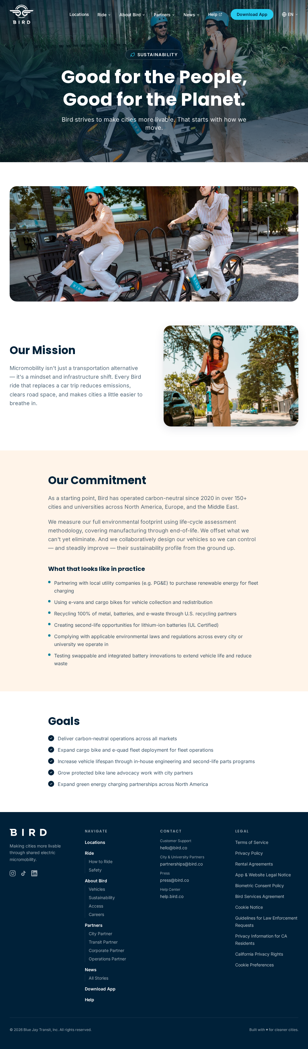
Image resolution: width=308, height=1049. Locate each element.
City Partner (100, 933)
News (189, 14)
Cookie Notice (249, 907)
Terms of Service (251, 842)
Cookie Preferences (254, 964)
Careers (96, 914)
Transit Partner (103, 941)
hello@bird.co (173, 847)
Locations (79, 14)
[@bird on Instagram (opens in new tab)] (13, 873)
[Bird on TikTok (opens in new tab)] (23, 873)
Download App (252, 14)
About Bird (130, 14)
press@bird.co (174, 880)
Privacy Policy (249, 853)
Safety (95, 869)
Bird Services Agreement (259, 896)
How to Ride (100, 861)
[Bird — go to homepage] (21, 14)
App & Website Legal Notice (263, 874)
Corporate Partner (106, 950)
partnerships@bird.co (181, 863)
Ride (101, 14)
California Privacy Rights (259, 954)
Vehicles (97, 889)
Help (212, 14)
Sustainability (102, 897)
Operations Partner (107, 958)
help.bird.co (171, 896)
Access (96, 905)
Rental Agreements (254, 863)
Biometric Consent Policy (259, 885)
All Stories (98, 978)
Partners (162, 14)
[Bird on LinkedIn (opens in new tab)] (34, 873)
